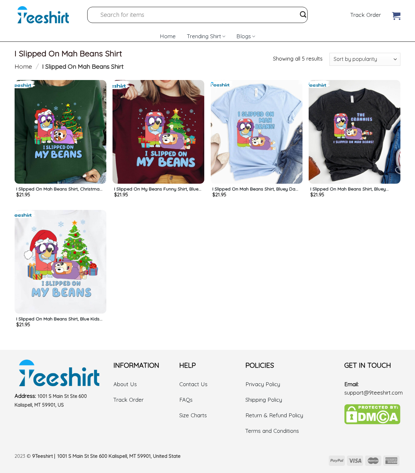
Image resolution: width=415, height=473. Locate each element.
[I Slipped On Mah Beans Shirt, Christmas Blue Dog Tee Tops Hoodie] (60, 132)
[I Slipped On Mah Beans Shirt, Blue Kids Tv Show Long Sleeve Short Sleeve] (60, 262)
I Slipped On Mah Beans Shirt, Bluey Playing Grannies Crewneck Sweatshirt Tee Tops (351, 189)
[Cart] (396, 14)
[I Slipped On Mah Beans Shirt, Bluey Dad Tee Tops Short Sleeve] (256, 132)
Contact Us (193, 384)
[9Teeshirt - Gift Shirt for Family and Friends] (43, 14)
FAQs (186, 399)
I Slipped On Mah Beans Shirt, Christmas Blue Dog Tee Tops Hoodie (59, 189)
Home (168, 36)
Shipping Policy (263, 399)
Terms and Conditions (272, 430)
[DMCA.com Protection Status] (372, 413)
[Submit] (303, 15)
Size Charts (193, 415)
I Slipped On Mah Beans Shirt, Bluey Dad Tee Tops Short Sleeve (255, 189)
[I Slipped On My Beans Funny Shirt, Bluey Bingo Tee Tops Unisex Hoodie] (158, 132)
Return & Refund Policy (274, 415)
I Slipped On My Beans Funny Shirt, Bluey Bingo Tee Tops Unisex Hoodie (157, 189)
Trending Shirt (204, 36)
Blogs (243, 36)
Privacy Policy (262, 384)
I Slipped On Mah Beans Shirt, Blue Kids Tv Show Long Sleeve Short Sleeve (58, 319)
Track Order (365, 14)
